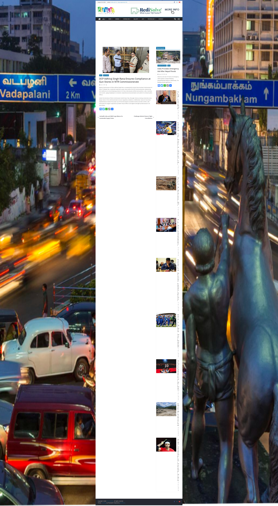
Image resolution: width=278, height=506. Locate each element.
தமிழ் (103, 19)
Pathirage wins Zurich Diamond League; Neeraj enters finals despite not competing (178, 460)
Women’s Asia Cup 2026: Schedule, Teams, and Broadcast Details (178, 330)
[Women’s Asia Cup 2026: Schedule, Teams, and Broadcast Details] (166, 335)
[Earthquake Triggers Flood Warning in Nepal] (166, 419)
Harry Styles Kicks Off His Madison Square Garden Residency (178, 375)
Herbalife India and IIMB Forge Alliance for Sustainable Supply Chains (111, 117)
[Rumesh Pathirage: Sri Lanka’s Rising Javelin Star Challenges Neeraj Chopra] (166, 148)
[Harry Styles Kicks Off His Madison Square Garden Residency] (166, 380)
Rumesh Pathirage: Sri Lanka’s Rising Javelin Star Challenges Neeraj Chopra (178, 143)
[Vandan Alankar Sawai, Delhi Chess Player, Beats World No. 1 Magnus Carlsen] (166, 285)
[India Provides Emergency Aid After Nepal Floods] (168, 57)
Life (143, 19)
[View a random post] (178, 19)
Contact (160, 19)
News (109, 19)
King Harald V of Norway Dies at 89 (178, 100)
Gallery (136, 19)
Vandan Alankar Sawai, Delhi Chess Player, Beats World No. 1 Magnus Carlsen (178, 280)
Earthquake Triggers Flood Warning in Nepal (178, 414)
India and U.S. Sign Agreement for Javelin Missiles (178, 191)
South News (106, 75)
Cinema (117, 19)
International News (162, 65)
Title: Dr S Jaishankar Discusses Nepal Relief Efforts (118, 3)
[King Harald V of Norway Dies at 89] (166, 105)
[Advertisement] (139, 36)
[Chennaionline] (99, 19)
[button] (105, 19)
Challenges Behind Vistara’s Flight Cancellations (143, 117)
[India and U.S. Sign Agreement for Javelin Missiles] (166, 196)
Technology (151, 19)
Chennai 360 (126, 19)
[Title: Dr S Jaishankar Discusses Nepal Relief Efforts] (166, 237)
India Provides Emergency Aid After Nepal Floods (168, 69)
